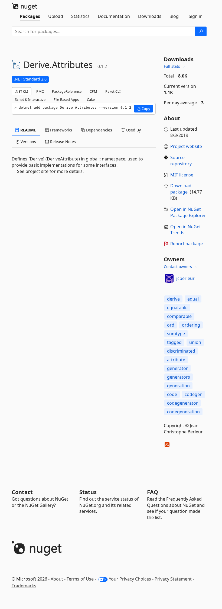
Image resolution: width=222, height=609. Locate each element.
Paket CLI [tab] (112, 91)
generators (178, 377)
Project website (186, 146)
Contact (22, 492)
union (195, 342)
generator (177, 368)
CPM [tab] (93, 91)
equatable (177, 308)
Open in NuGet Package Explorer (188, 212)
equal (193, 299)
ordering (191, 325)
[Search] (201, 31)
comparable (179, 316)
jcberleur (185, 278)
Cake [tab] (91, 99)
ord (170, 325)
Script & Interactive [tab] (30, 99)
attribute (176, 360)
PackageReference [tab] (66, 91)
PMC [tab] (40, 91)
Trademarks (24, 586)
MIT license (181, 175)
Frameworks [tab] (60, 130)
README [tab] (27, 130)
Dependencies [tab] (98, 130)
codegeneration (183, 412)
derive (173, 299)
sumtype (176, 334)
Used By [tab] (133, 130)
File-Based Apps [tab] (66, 99)
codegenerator (182, 403)
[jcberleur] (169, 278)
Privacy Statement (173, 579)
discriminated (181, 351)
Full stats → (174, 66)
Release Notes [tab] (62, 141)
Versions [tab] (27, 141)
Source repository (181, 160)
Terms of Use (80, 579)
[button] (143, 108)
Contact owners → (180, 266)
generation (178, 386)
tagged (174, 342)
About (57, 579)
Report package (186, 244)
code (172, 394)
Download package (180, 189)
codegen (194, 394)
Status (88, 492)
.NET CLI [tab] (21, 91)
